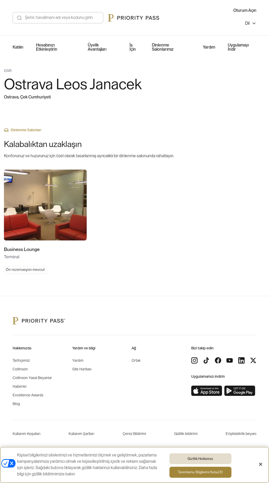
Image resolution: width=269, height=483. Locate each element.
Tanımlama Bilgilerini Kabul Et (200, 472)
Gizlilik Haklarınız (200, 458)
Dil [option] (247, 23)
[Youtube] (229, 360)
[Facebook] (218, 360)
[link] (206, 391)
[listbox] (250, 24)
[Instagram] (194, 360)
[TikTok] (206, 360)
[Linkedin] (241, 360)
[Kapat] (260, 464)
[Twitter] (253, 360)
